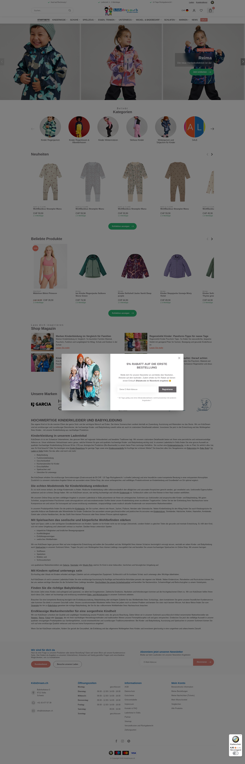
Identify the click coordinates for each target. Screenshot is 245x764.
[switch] (235, 753)
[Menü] (240, 736)
